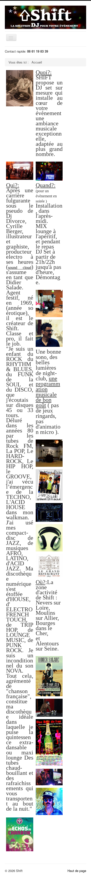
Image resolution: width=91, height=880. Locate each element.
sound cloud (19, 268)
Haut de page (76, 870)
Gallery (25, 79)
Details (15, 79)
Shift (20, 97)
